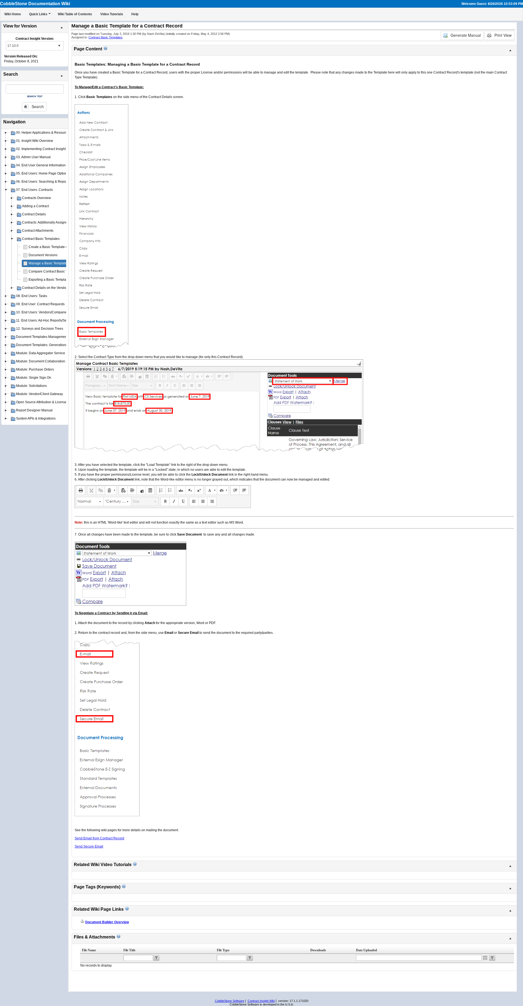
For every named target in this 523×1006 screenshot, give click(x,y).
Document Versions (43, 255)
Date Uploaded (366, 950)
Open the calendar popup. (485, 958)
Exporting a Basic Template (49, 280)
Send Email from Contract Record (99, 838)
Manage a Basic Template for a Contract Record (64, 263)
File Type (223, 950)
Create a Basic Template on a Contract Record (63, 247)
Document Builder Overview (107, 922)
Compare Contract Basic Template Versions (61, 271)
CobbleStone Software (229, 1000)
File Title (129, 950)
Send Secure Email (89, 846)
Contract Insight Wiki (261, 1000)
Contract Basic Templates (106, 37)
